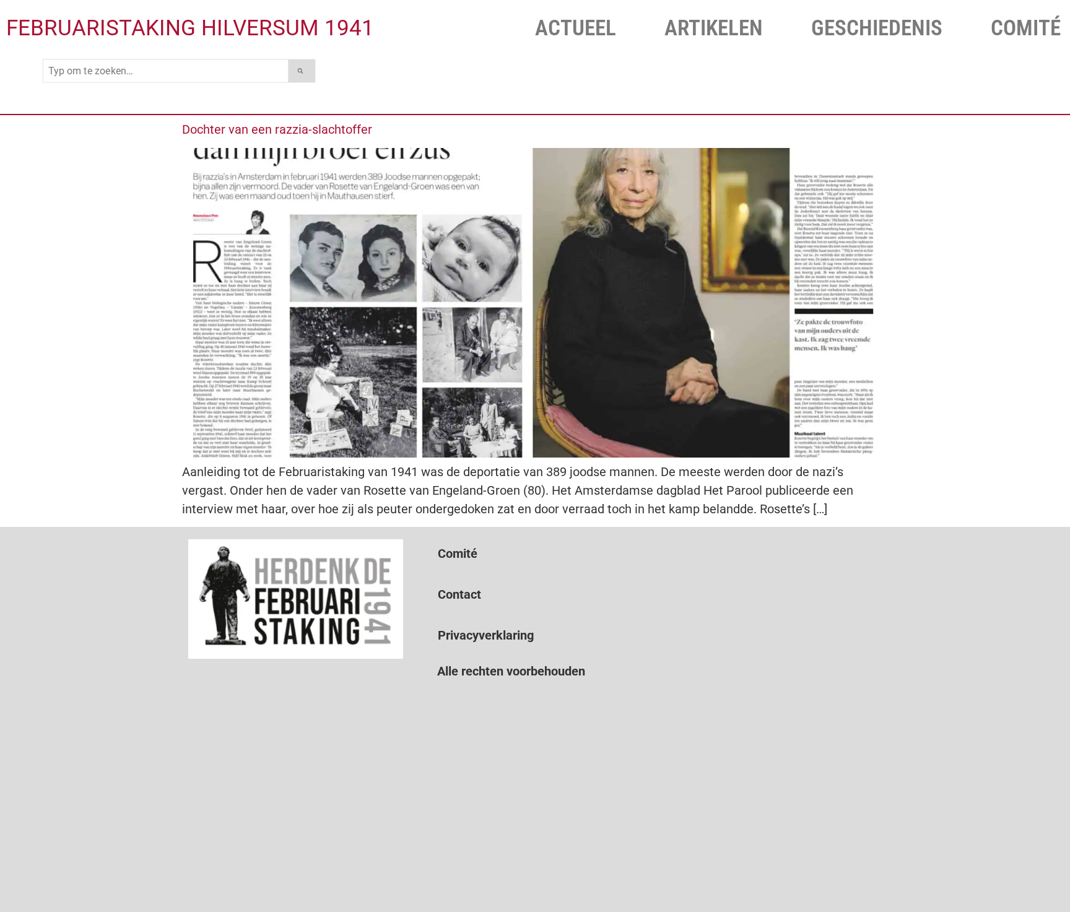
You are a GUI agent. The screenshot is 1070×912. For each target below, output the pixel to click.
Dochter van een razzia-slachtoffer (277, 129)
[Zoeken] (302, 71)
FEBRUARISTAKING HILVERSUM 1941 (190, 28)
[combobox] (166, 71)
